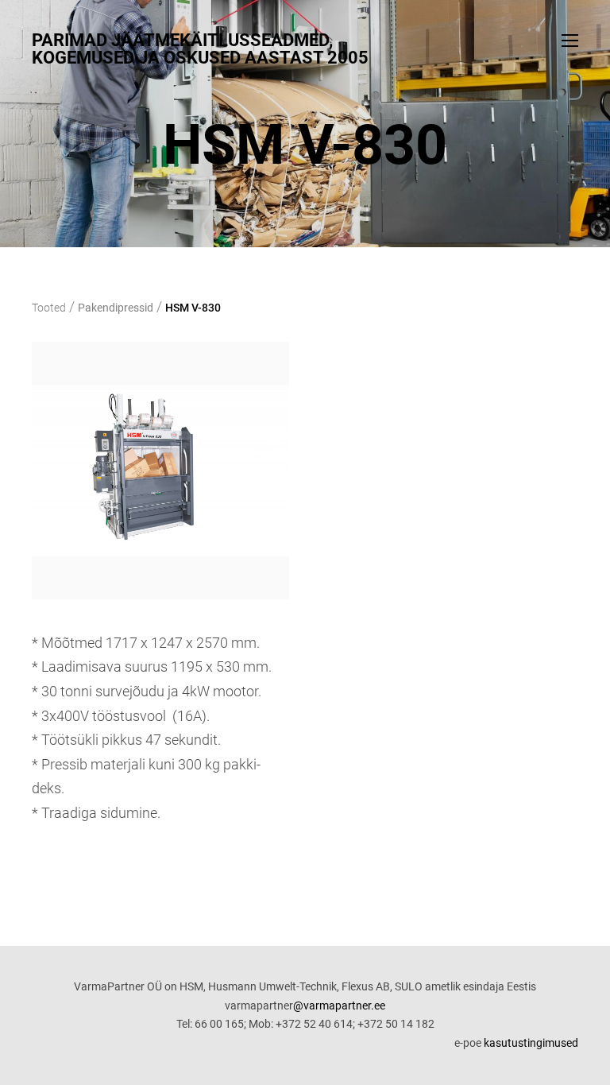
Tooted (49, 307)
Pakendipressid (115, 307)
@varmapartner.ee (339, 1005)
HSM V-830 (193, 307)
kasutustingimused (531, 1043)
